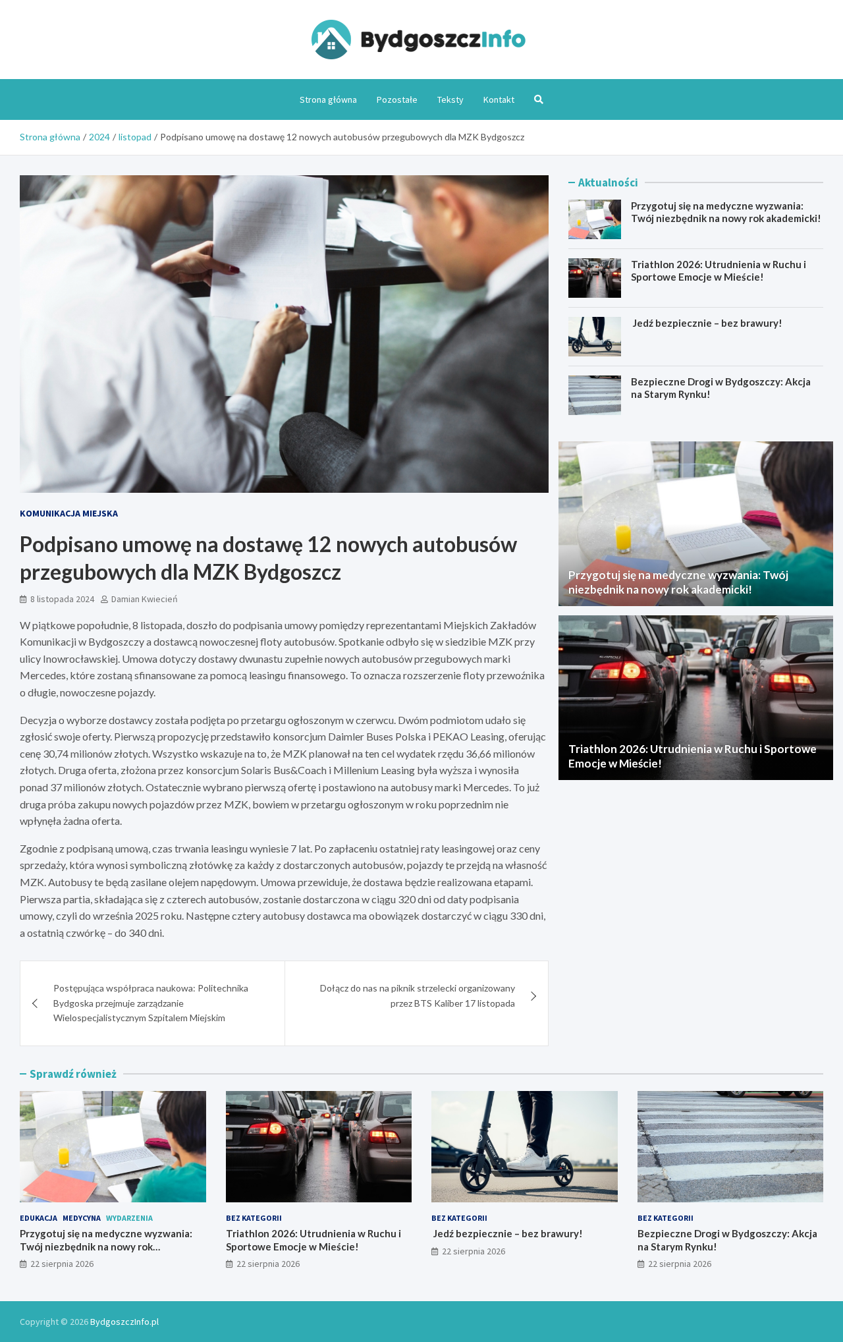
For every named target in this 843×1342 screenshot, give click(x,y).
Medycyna (82, 1218)
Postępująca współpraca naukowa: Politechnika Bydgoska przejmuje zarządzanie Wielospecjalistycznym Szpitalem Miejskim (150, 1002)
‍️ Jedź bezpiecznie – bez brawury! (706, 323)
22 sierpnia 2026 (62, 1264)
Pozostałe (397, 99)
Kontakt (498, 99)
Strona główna (328, 99)
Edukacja (38, 1218)
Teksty (450, 99)
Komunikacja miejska (69, 513)
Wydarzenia (129, 1218)
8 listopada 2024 (62, 599)
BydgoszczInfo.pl (124, 1322)
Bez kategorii (254, 1218)
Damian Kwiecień (144, 599)
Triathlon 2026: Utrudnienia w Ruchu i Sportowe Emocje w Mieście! (718, 270)
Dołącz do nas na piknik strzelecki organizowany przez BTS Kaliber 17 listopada (417, 995)
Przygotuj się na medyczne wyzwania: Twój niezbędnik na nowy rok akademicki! (726, 212)
